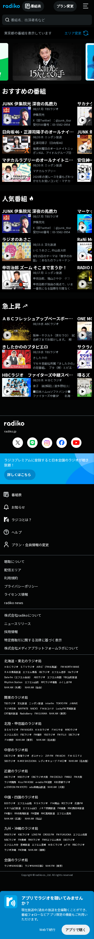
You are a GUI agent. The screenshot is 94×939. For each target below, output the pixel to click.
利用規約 (11, 577)
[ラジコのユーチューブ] (76, 443)
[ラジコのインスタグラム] (47, 443)
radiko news (13, 602)
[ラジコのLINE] (32, 443)
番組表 (36, 6)
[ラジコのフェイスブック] (61, 443)
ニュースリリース (17, 623)
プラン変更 (65, 6)
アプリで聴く (76, 930)
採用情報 (11, 631)
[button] (77, 33)
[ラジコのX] (18, 443)
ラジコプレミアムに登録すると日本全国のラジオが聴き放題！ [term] (46, 462)
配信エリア (12, 569)
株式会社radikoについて (22, 615)
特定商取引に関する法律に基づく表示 (33, 639)
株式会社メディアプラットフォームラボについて (41, 648)
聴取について (14, 561)
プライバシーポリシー (21, 586)
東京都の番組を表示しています (28, 33)
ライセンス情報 (16, 594)
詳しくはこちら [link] (19, 474)
